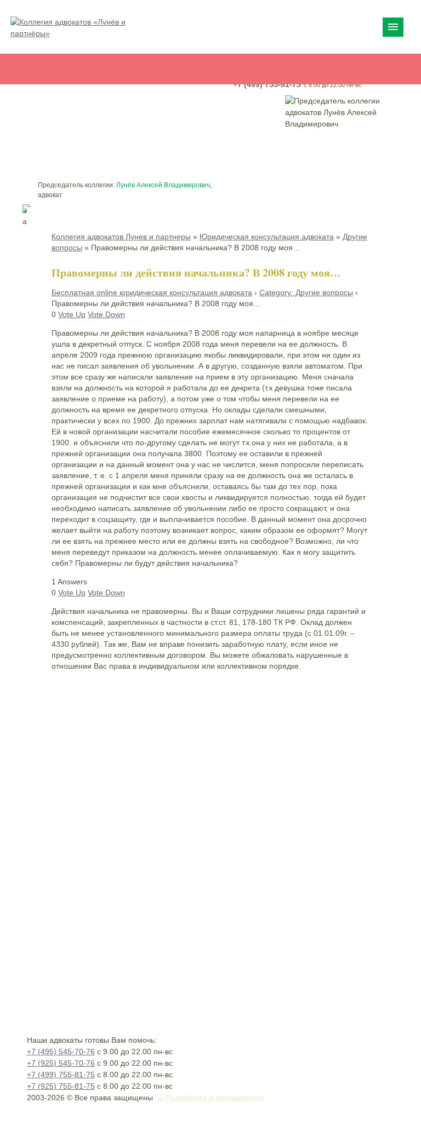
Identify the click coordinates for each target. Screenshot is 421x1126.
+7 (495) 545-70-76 (61, 1051)
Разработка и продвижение (215, 1097)
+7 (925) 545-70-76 (61, 1063)
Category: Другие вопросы (306, 292)
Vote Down (106, 314)
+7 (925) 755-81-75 (61, 1086)
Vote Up (72, 314)
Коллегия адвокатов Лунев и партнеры (121, 236)
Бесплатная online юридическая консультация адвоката (152, 292)
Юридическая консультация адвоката (267, 236)
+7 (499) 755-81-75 (61, 1074)
